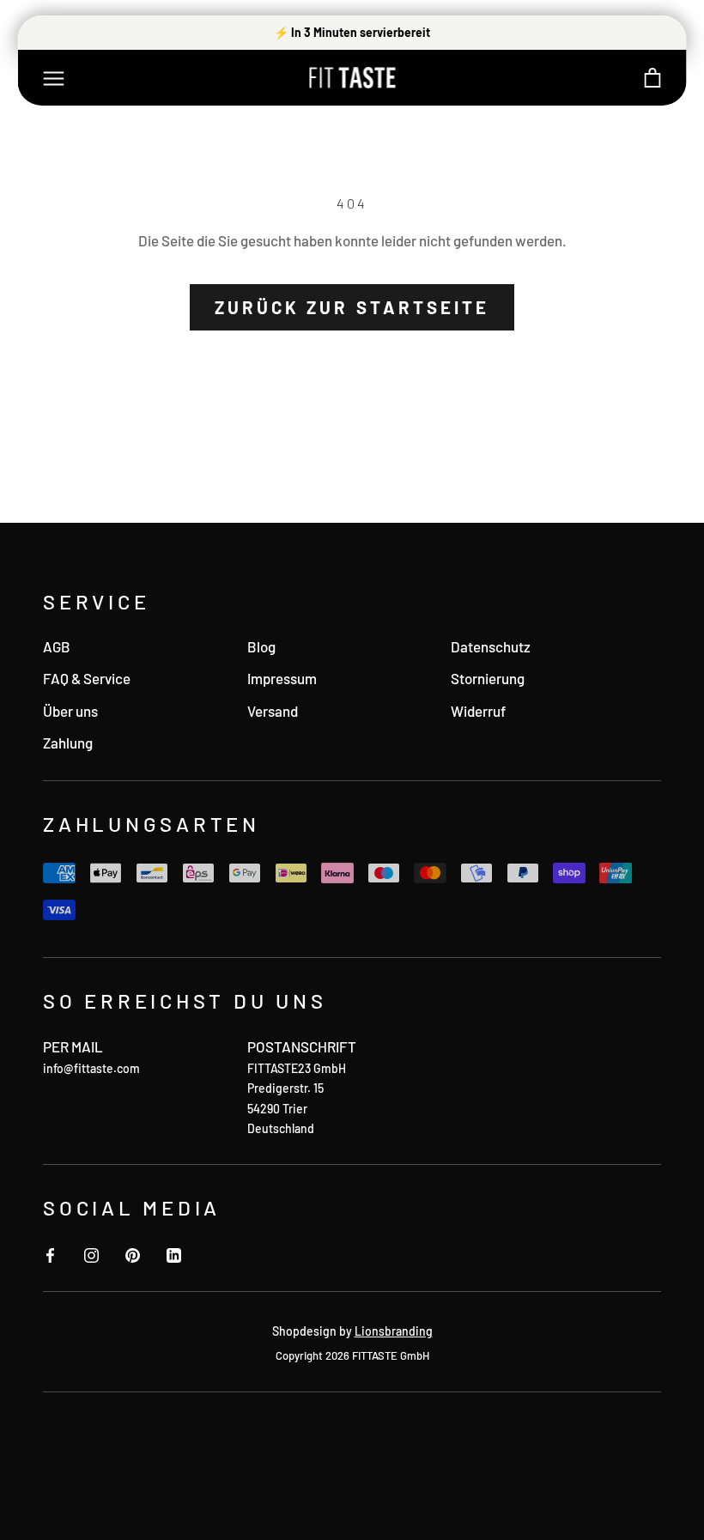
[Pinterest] (132, 1253)
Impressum (282, 678)
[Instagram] (91, 1253)
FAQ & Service (86, 678)
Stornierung (488, 678)
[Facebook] (50, 1253)
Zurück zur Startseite (352, 307)
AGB (56, 646)
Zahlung (68, 742)
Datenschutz (491, 646)
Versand (272, 710)
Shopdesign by (352, 1331)
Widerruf (478, 710)
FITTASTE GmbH (390, 1355)
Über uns (70, 710)
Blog (261, 646)
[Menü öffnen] (54, 78)
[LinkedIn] (174, 1253)
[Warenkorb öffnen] (653, 78)
